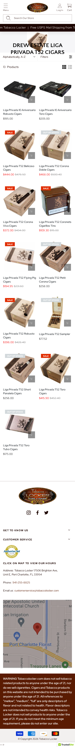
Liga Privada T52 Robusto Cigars (18, 335)
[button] (6, 8)
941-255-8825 (21, 582)
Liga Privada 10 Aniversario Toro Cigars (55, 112)
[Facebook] (37, 513)
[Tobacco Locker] (37, 8)
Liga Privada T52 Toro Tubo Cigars (16, 447)
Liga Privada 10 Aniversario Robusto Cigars (19, 112)
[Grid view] (64, 67)
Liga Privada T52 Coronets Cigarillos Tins (55, 223)
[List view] (70, 67)
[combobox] (37, 18)
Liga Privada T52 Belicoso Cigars (18, 168)
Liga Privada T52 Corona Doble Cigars (54, 168)
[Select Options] (31, 155)
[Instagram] (29, 513)
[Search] (8, 18)
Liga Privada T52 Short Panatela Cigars (17, 391)
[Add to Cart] (31, 99)
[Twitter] (46, 513)
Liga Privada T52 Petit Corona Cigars (52, 279)
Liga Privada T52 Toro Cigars (52, 391)
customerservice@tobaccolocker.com (36, 590)
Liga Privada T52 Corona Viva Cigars (18, 223)
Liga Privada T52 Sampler (54, 334)
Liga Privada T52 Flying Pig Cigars (19, 279)
